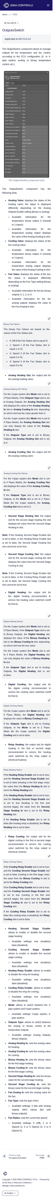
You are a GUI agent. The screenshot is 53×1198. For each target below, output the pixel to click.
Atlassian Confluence (22, 1183)
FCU (15, 14)
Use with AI (11, 23)
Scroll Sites (7, 1183)
